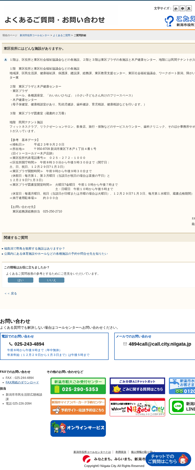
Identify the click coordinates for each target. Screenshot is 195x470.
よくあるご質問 (61, 35)
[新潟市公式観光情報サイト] (137, 398)
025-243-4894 (29, 344)
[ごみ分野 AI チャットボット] (137, 377)
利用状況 (121, 451)
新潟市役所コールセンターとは (92, 451)
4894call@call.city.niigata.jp (160, 344)
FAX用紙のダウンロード (22, 382)
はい (21, 280)
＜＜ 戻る (10, 293)
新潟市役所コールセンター (35, 35)
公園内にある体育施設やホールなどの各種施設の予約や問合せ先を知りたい (56, 253)
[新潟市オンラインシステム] (78, 420)
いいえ (51, 280)
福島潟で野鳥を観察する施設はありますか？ (34, 248)
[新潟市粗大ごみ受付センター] (78, 377)
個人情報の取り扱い (143, 451)
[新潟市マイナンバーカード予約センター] (78, 398)
